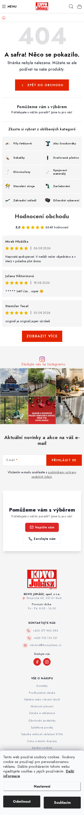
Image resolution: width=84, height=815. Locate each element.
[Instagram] (47, 662)
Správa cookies (42, 748)
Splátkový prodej (42, 728)
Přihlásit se (64, 460)
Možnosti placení (42, 706)
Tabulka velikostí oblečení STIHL (42, 734)
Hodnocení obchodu (42, 216)
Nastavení (42, 786)
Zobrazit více (42, 336)
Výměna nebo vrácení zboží (42, 699)
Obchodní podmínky (42, 721)
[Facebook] (37, 662)
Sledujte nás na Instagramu (43, 364)
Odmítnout (22, 801)
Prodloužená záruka (42, 693)
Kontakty (42, 686)
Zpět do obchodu (45, 85)
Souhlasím (62, 802)
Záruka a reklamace (42, 713)
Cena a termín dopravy (42, 741)
